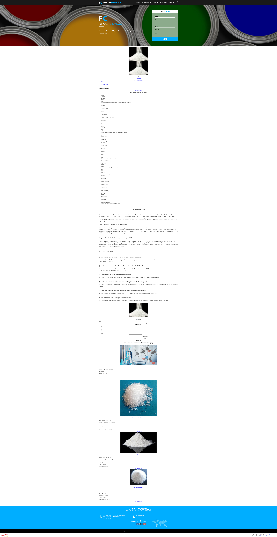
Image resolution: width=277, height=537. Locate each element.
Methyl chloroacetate (138, 367)
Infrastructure (163, 2)
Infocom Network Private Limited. (265, 535)
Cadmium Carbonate (139, 487)
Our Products (155, 2)
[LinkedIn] (142, 524)
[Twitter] (140, 524)
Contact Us (171, 2)
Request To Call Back (138, 80)
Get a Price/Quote (138, 90)
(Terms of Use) (269, 534)
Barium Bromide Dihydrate (138, 417)
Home (102, 81)
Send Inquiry (139, 78)
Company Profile (145, 2)
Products (102, 83)
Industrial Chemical (104, 84)
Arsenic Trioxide (139, 454)
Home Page (138, 2)
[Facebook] (137, 524)
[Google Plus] (144, 524)
